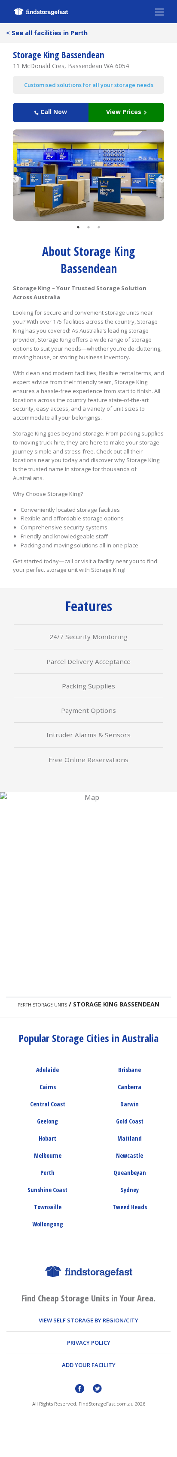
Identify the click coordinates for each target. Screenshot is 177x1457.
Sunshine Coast (47, 1190)
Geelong (47, 1121)
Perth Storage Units (42, 1005)
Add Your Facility (89, 1365)
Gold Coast (129, 1121)
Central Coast (47, 1104)
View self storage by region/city (88, 1320)
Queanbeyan (129, 1173)
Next (162, 175)
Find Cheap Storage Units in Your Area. (88, 1298)
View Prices (124, 112)
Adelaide (47, 1070)
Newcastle (129, 1155)
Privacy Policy (88, 1342)
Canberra (129, 1087)
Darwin (129, 1104)
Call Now (53, 112)
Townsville (47, 1207)
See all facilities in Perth (47, 33)
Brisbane (129, 1070)
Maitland (129, 1138)
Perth (47, 1173)
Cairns (48, 1087)
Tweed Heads (130, 1207)
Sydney (130, 1190)
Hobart (47, 1138)
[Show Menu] (159, 12)
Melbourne (47, 1155)
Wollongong (47, 1224)
